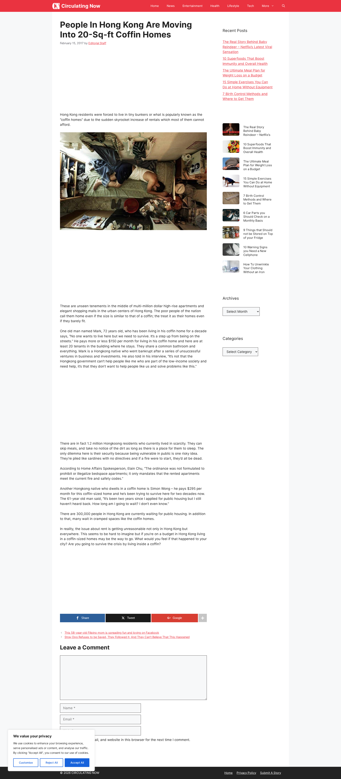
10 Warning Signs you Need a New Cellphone (255, 251)
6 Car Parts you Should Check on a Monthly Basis (256, 216)
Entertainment (192, 6)
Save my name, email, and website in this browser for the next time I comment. (127, 740)
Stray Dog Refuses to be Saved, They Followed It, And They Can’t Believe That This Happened (127, 637)
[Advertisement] (133, 79)
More (265, 6)
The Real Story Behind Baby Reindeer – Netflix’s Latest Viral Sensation (247, 47)
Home (155, 6)
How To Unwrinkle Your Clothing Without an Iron (256, 268)
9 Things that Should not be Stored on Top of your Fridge (258, 233)
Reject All (52, 762)
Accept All (77, 762)
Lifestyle (233, 6)
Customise (26, 762)
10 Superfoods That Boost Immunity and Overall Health (257, 148)
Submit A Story (270, 773)
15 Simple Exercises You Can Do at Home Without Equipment (257, 182)
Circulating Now (80, 6)
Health (214, 6)
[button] (283, 6)
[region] (51, 750)
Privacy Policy (246, 773)
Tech (250, 6)
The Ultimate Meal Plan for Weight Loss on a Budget (257, 165)
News (171, 6)
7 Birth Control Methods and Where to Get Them (257, 199)
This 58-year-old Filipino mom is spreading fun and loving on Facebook (112, 632)
